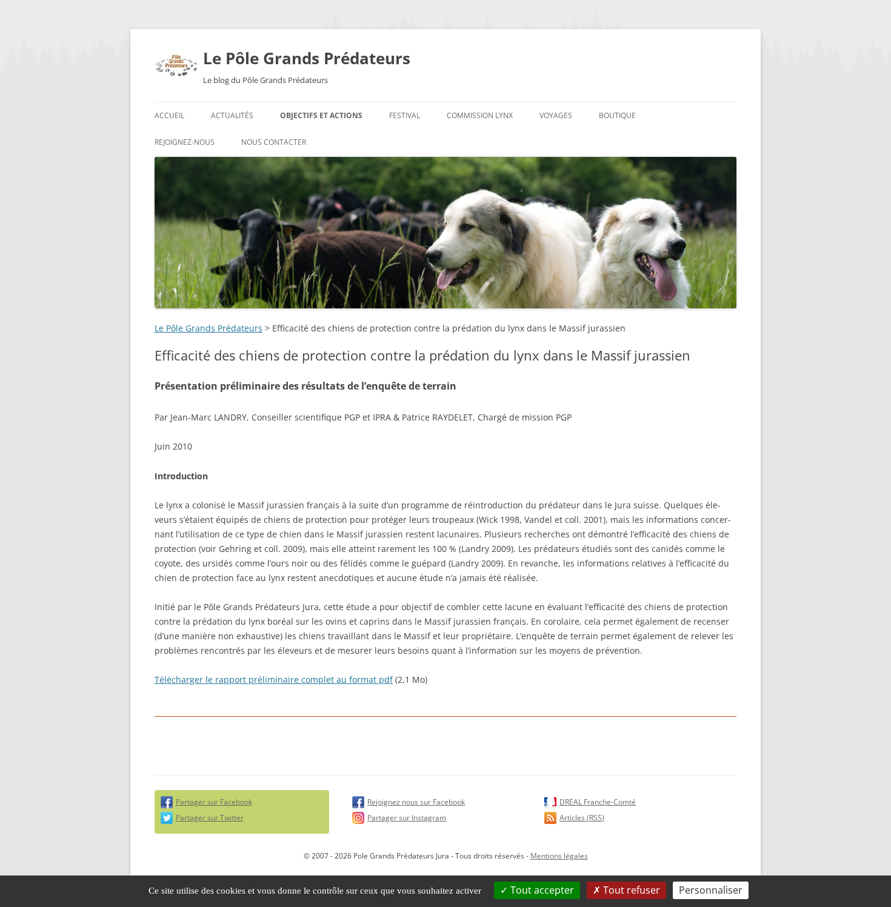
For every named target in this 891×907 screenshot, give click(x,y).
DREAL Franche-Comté (597, 802)
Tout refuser (630, 890)
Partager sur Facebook (214, 802)
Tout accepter (541, 890)
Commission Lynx (480, 115)
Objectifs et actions (321, 115)
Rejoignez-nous (185, 142)
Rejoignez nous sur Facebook (416, 802)
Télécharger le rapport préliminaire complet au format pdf (274, 679)
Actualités (232, 115)
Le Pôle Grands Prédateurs (306, 58)
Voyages (555, 115)
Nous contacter (273, 142)
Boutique (617, 115)
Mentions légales (559, 856)
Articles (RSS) (581, 817)
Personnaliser (711, 890)
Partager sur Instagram (406, 817)
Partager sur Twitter (210, 817)
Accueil (169, 115)
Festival (404, 115)
